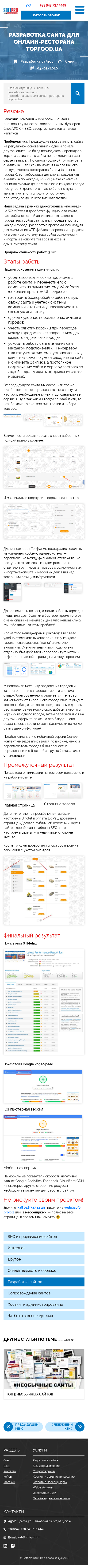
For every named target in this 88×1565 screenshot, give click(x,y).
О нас (7, 1460)
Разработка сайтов (36, 61)
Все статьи (66, 1340)
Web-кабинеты (43, 1487)
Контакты (10, 1471)
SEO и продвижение (46, 1466)
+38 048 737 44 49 (32, 1207)
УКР (28, 5)
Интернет (16, 1248)
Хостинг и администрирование (35, 1304)
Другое (14, 1259)
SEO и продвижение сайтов (32, 1236)
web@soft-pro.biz (29, 1537)
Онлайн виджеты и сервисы (32, 1270)
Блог (7, 1466)
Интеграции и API (44, 1493)
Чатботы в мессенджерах (30, 1316)
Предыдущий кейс (26, 1426)
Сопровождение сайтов (29, 1293)
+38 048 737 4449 (32, 1529)
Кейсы (8, 1476)
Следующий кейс (62, 1426)
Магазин (9, 1482)
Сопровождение (44, 1471)
